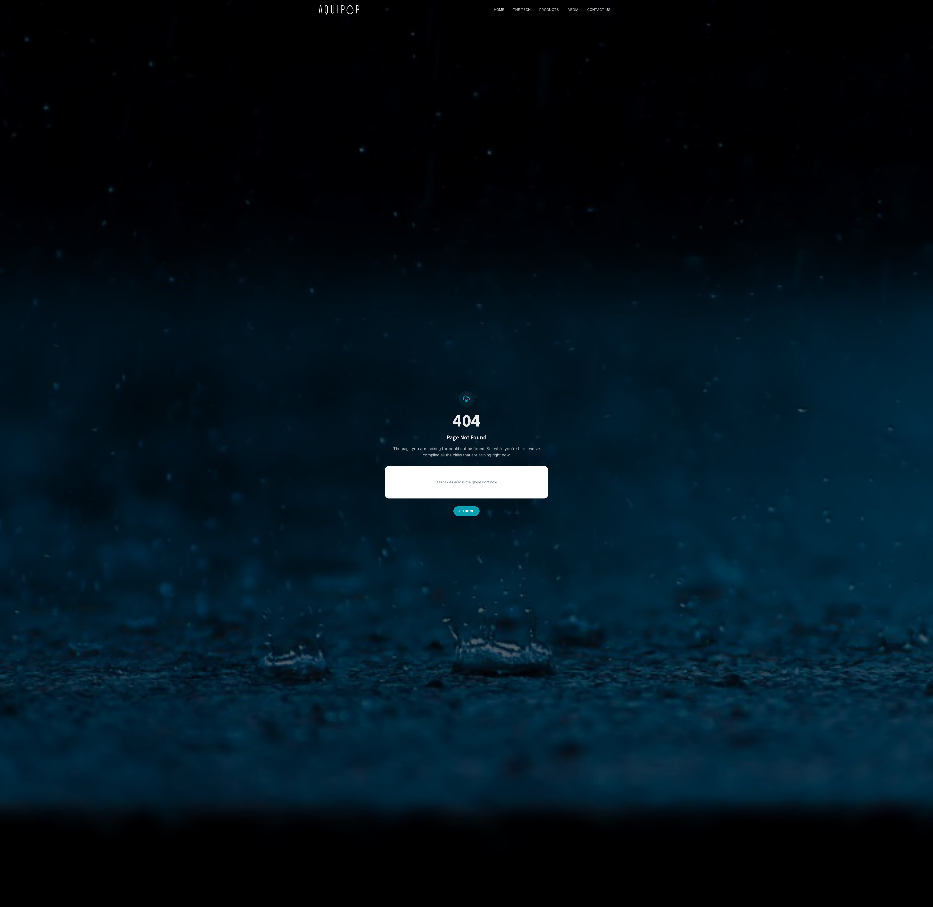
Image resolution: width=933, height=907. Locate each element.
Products (549, 10)
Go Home (466, 511)
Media (573, 10)
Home (499, 10)
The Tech (522, 10)
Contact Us (599, 10)
